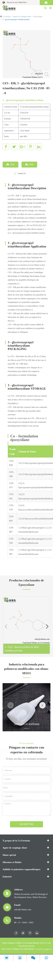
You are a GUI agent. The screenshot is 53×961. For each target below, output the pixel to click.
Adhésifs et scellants (26, 724)
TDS (12, 164)
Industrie (7, 876)
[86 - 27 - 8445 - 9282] (19, 958)
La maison (6, 16)
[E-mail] (6, 958)
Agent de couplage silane (22, 16)
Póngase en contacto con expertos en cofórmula (26, 750)
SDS (30, 164)
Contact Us (22, 173)
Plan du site (6, 949)
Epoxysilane (37, 16)
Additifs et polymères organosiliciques (21, 869)
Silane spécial (9, 855)
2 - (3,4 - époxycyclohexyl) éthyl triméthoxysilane (22, 648)
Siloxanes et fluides (12, 862)
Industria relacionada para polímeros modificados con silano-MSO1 (26, 669)
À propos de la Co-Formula (16, 840)
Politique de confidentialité (23, 949)
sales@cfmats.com (22, 909)
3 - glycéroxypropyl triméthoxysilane (16, 19)
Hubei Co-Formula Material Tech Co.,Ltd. (34, 943)
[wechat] (33, 958)
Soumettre (26, 824)
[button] (47, 626)
